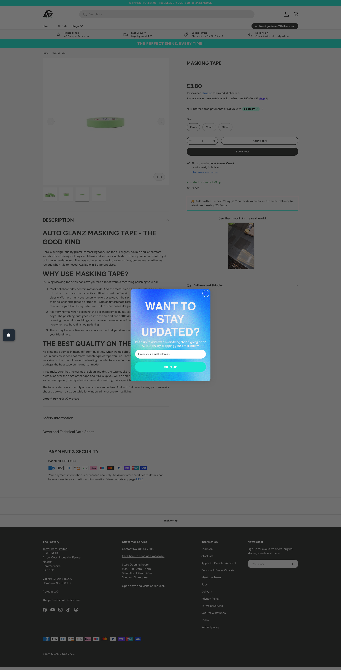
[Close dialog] (206, 293)
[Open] (9, 335)
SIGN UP (170, 366)
